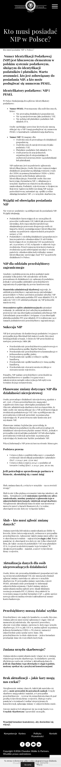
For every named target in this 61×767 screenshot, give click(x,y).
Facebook (22, 743)
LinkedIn (38, 743)
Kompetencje (10, 734)
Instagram (27, 743)
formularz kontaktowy (23, 722)
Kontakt (53, 734)
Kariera (22, 734)
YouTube (33, 743)
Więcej (39, 764)
